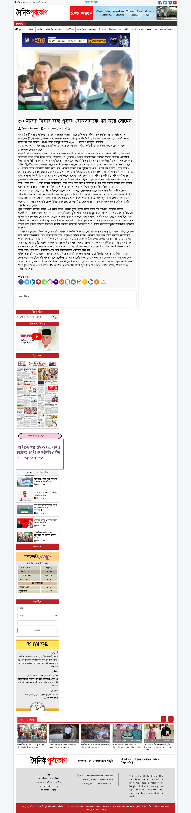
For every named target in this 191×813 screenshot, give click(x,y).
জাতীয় (39, 29)
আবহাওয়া (40, 782)
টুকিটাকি (41, 786)
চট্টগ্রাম (31, 29)
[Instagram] (50, 282)
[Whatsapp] (44, 282)
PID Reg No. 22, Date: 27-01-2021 (97, 783)
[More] (96, 282)
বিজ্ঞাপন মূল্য (92, 2)
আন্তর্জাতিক (69, 29)
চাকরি (149, 29)
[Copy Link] (85, 282)
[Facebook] (21, 282)
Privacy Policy (89, 779)
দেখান (37, 630)
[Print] (61, 282)
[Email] (73, 282)
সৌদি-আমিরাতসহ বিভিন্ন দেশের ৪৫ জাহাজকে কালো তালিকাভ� (45, 508)
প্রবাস (141, 29)
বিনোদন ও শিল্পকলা (107, 29)
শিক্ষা (134, 29)
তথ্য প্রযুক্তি (123, 29)
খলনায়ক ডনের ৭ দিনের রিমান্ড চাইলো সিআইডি (45, 521)
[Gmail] (79, 282)
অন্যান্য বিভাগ (166, 29)
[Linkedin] (32, 282)
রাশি (49, 786)
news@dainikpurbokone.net (100, 775)
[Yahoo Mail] (55, 282)
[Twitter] (26, 282)
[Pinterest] (38, 282)
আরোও (36, 546)
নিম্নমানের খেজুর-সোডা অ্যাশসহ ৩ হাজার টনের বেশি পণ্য (45, 480)
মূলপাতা (21, 29)
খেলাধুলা (92, 29)
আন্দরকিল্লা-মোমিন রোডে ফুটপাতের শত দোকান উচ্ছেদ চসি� (45, 535)
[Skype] (67, 282)
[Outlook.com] (90, 282)
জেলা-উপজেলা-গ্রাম (54, 29)
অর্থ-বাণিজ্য (81, 29)
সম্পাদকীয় (45, 790)
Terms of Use (106, 779)
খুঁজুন (55, 317)
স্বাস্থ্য (54, 790)
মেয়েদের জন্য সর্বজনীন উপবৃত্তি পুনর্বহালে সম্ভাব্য (45, 494)
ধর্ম (156, 29)
